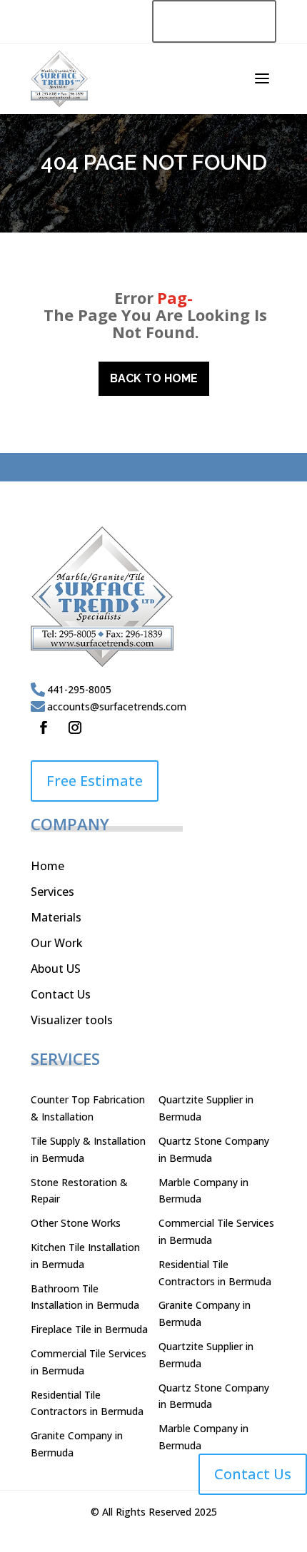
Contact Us (61, 994)
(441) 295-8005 (214, 21)
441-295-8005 (79, 689)
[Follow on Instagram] (75, 727)
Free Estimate (94, 780)
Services (52, 891)
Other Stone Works (76, 1223)
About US (56, 968)
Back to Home (154, 378)
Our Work (57, 943)
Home (47, 866)
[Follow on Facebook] (43, 727)
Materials (56, 917)
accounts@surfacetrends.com (116, 706)
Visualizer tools (72, 1020)
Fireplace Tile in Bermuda (89, 1329)
